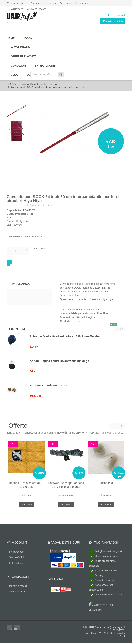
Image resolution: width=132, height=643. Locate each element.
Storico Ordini (16, 557)
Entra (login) (45, 65)
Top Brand (21, 47)
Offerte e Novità (24, 56)
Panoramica (21, 284)
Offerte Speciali (17, 591)
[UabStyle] (22, 16)
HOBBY (27, 38)
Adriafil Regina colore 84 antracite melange (59, 361)
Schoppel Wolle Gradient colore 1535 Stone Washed (65, 336)
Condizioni (19, 65)
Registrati (120, 15)
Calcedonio (105, 483)
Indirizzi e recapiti (18, 585)
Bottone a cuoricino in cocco (49, 385)
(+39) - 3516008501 (37, 9)
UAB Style (11, 84)
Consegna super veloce (107, 556)
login (110, 15)
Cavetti (18, 225)
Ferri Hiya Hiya (51, 84)
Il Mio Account (16, 551)
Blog (14, 74)
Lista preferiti (16, 563)
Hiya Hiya (23, 221)
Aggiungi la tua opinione (42, 205)
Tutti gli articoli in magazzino (109, 551)
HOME (11, 38)
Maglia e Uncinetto (30, 84)
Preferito (9, 263)
